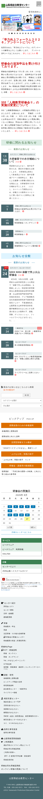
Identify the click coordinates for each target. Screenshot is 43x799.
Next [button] (39, 22)
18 (16, 515)
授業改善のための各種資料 (21, 425)
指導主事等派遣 (10, 729)
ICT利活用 (7, 664)
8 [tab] (28, 33)
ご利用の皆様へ (9, 752)
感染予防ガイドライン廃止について (17, 745)
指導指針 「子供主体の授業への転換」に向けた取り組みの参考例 (21, 472)
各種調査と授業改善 (10, 431)
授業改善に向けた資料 (11, 436)
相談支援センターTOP (12, 702)
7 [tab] (25, 33)
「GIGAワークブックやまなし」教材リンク (19, 448)
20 (27, 515)
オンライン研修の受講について (14, 769)
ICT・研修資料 (10, 650)
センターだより (9, 566)
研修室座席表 (9, 760)
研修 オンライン (10, 653)
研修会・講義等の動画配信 (21, 466)
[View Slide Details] (21, 23)
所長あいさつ (9, 606)
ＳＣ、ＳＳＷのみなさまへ (14, 723)
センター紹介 (10, 603)
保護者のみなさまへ (11, 709)
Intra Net (6, 554)
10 (10, 511)
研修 (5, 623)
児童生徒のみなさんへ (12, 705)
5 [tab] (20, 33)
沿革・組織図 (9, 613)
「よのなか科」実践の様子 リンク (16, 460)
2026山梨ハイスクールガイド (15, 571)
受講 (5, 630)
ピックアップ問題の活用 (13, 682)
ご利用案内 (8, 742)
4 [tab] (17, 33)
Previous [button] (4, 22)
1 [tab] (9, 33)
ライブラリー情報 (10, 692)
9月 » (33, 527)
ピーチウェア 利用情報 (13, 549)
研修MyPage (6, 647)
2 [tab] (12, 33)
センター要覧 (9, 610)
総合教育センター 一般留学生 (15, 689)
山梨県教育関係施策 (12, 738)
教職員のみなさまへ (11, 712)
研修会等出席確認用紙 (12, 749)
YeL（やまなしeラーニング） (15, 660)
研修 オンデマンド (11, 657)
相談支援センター (11, 698)
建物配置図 (8, 617)
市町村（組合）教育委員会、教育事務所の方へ (21, 716)
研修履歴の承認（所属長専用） (15, 641)
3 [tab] (14, 33)
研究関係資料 (9, 685)
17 (10, 515)
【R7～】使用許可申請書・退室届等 (17, 756)
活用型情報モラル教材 (21, 442)
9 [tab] (31, 33)
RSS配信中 (10, 390)
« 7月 (10, 527)
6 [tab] (23, 33)
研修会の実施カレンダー (15, 637)
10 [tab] (34, 33)
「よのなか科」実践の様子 (21, 454)
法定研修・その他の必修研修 (14, 633)
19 (21, 515)
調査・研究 (8, 675)
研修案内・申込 (9, 626)
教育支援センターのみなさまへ (15, 720)
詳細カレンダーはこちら (21, 532)
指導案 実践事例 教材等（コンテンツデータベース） (22, 668)
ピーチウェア (8, 545)
